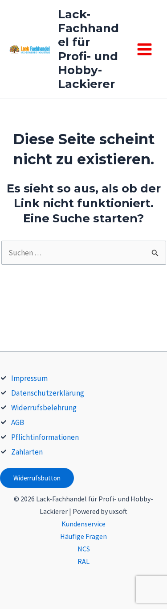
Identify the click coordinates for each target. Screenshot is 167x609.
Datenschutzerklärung (47, 393)
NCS (83, 548)
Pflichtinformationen (45, 437)
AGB (17, 422)
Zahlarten (27, 452)
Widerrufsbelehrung (44, 408)
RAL (83, 561)
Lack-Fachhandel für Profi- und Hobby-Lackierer (88, 49)
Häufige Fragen (83, 536)
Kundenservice (83, 523)
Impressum (29, 378)
